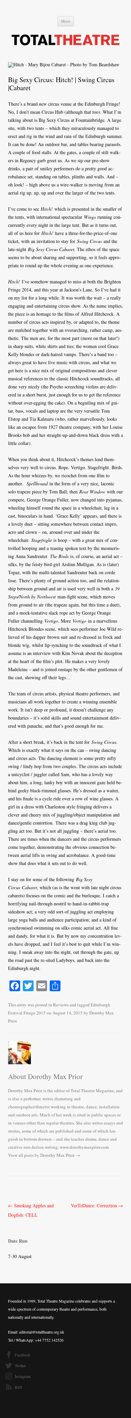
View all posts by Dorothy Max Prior (44, 1155)
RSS (18, 1387)
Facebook (22, 1354)
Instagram (23, 1376)
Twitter (20, 1365)
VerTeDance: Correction (97, 1205)
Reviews (61, 1005)
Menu (65, 21)
